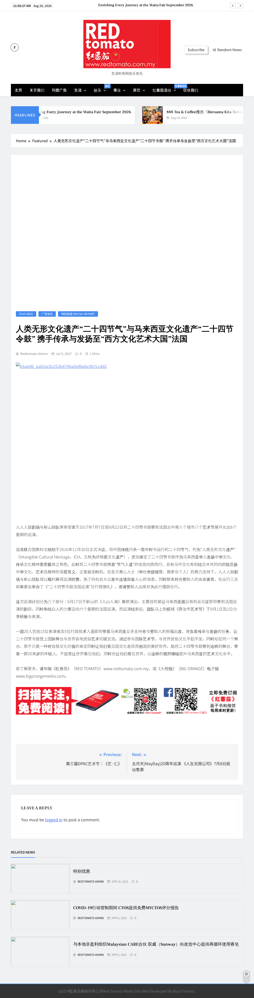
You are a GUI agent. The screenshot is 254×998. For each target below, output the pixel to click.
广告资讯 (47, 314)
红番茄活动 (166, 88)
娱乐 (102, 88)
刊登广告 (59, 90)
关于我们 (37, 90)
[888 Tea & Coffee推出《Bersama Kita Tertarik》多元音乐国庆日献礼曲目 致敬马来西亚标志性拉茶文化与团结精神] (145, 115)
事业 (117, 90)
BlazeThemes (184, 991)
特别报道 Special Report (78, 314)
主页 (18, 90)
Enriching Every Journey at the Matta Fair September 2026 (145, 5)
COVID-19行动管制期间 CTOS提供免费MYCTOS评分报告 (126, 908)
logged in (54, 820)
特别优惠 (81, 871)
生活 (78, 90)
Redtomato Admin (34, 353)
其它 (136, 90)
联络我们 (190, 90)
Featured (26, 314)
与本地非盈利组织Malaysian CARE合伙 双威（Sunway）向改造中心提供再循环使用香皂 (156, 944)
